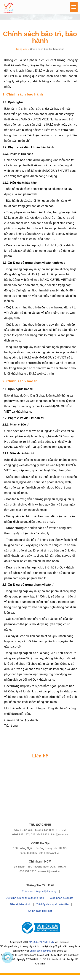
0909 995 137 (20, 834)
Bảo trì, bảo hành (20, 904)
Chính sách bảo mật (40, 910)
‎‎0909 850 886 (28, 852)
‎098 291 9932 (28, 871)
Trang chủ (22, 48)
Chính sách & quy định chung (39, 891)
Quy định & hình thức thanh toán (25, 897)
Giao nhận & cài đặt (61, 897)
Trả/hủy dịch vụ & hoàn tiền (52, 904)
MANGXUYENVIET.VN (41, 942)
